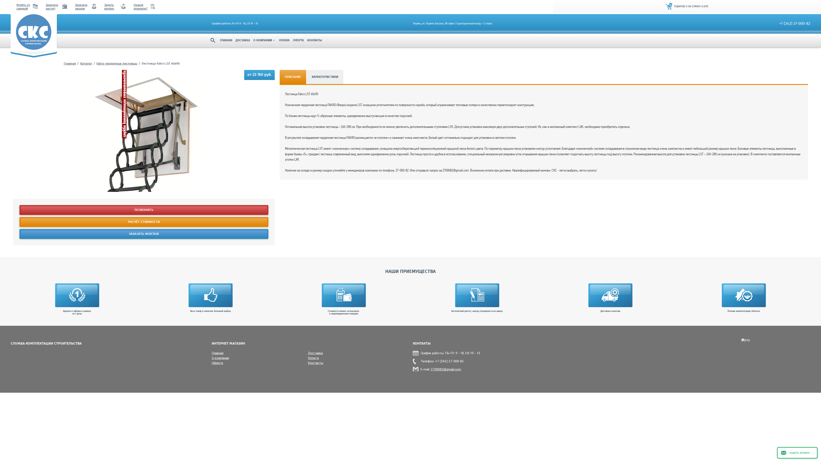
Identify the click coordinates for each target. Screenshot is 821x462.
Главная (226, 40)
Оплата (284, 40)
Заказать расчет (52, 7)
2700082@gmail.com (446, 369)
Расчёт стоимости (144, 222)
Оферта (298, 40)
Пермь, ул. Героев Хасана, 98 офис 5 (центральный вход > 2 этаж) (452, 23)
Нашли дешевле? (141, 7)
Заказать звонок (81, 7)
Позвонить (144, 210)
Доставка (243, 40)
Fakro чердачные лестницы (116, 63)
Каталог (86, 63)
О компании (264, 40)
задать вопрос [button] (800, 452)
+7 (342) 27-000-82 (794, 24)
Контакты (314, 40)
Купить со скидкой (23, 7)
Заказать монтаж (144, 234)
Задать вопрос (109, 7)
